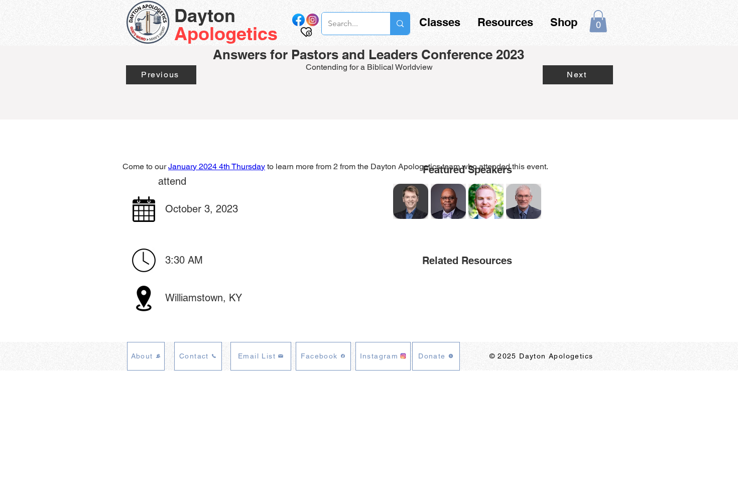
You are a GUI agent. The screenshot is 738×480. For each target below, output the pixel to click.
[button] (598, 21)
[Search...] (400, 24)
